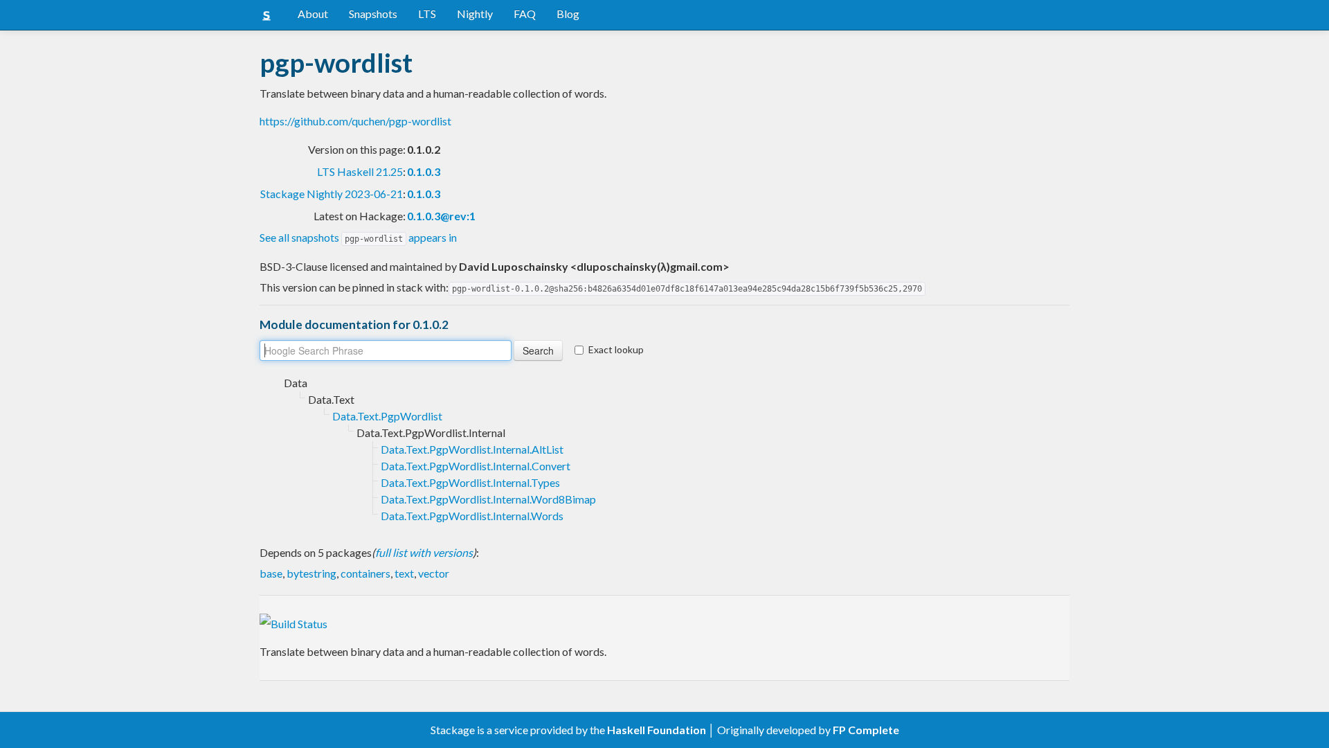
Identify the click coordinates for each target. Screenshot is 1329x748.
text (404, 573)
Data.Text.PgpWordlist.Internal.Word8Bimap (488, 499)
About (313, 13)
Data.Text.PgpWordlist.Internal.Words (472, 515)
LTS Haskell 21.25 (360, 171)
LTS (427, 13)
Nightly (475, 13)
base (271, 573)
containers (365, 573)
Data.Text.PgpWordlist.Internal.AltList (472, 449)
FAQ (525, 13)
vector (433, 573)
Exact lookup (616, 349)
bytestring (311, 573)
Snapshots (373, 13)
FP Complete (866, 729)
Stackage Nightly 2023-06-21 (331, 193)
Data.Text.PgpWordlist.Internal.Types (470, 482)
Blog (568, 13)
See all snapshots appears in (358, 237)
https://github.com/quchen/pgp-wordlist (355, 120)
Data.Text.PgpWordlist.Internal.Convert (475, 465)
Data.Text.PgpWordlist (387, 415)
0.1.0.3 (423, 171)
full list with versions (424, 552)
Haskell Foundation (656, 729)
